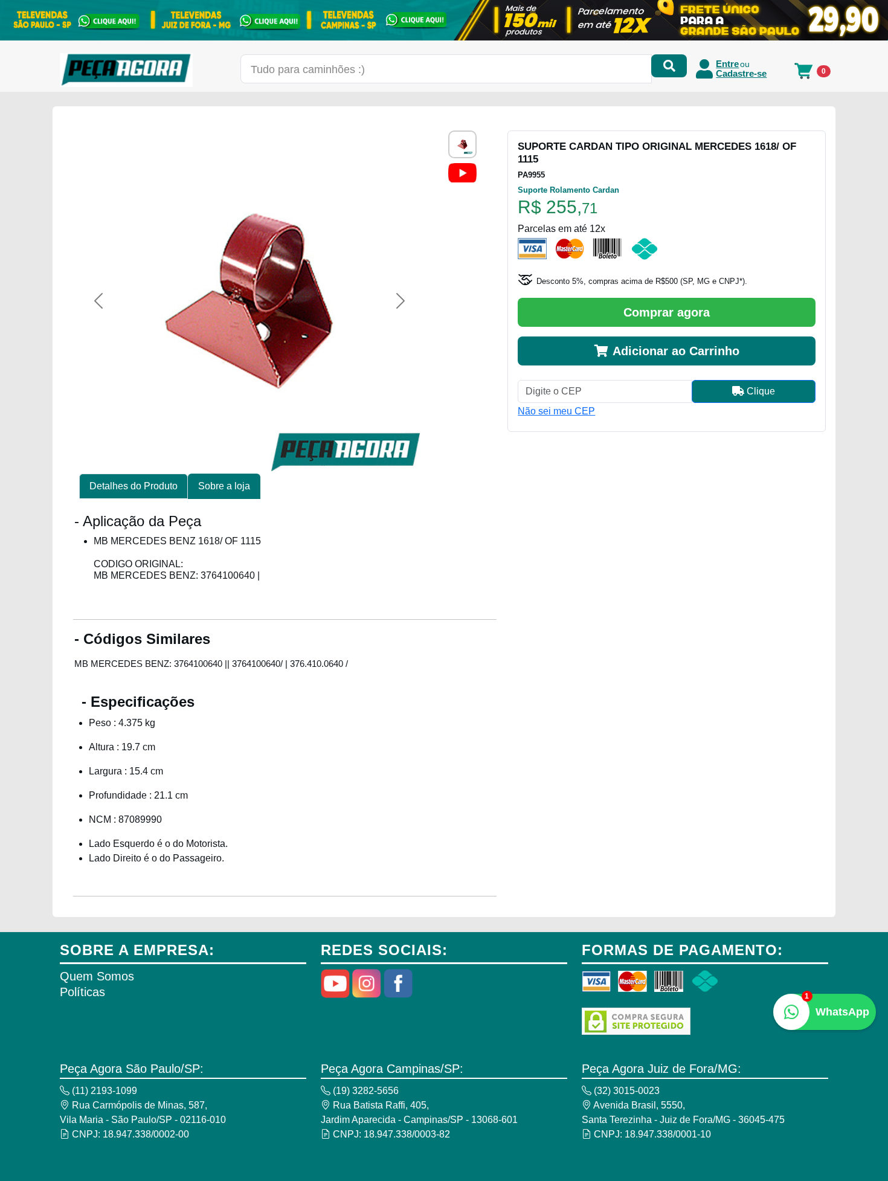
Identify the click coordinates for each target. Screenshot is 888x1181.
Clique (759, 391)
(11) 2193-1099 (103, 1091)
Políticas (82, 992)
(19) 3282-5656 (364, 1091)
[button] (98, 301)
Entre (727, 64)
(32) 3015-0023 (625, 1091)
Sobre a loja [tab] (224, 486)
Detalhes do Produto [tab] (133, 486)
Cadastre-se (741, 74)
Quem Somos (97, 976)
